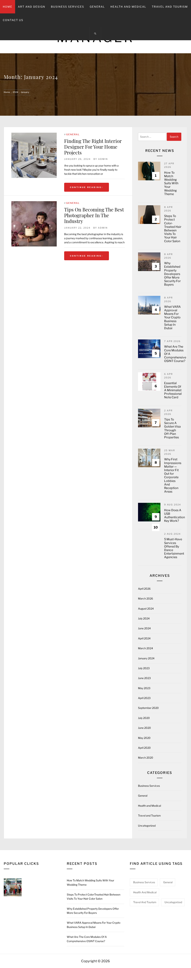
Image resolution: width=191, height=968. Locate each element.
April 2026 (144, 588)
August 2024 (146, 608)
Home (7, 6)
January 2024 (146, 658)
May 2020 (144, 737)
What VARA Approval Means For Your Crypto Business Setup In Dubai (172, 317)
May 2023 (144, 688)
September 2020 (148, 707)
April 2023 (144, 698)
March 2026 (145, 598)
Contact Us (13, 20)
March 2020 (145, 757)
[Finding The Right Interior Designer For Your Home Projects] (34, 155)
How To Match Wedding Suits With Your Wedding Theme (171, 183)
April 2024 (144, 638)
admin (103, 159)
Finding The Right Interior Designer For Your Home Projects (93, 147)
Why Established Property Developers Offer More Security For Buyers (172, 273)
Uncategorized (147, 825)
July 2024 (144, 618)
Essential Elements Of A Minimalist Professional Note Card (173, 390)
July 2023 (144, 668)
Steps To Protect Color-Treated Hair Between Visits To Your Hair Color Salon (172, 228)
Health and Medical (128, 6)
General (97, 6)
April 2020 (144, 747)
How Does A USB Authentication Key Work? (174, 515)
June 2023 (144, 678)
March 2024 (145, 648)
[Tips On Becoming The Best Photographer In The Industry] (34, 223)
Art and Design (31, 6)
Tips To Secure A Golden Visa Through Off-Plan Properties (172, 428)
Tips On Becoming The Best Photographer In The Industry (94, 215)
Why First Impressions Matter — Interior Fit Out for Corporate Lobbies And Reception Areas (172, 475)
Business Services (67, 6)
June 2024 (144, 628)
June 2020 (144, 727)
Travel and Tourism (170, 6)
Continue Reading (86, 187)
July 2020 (144, 717)
